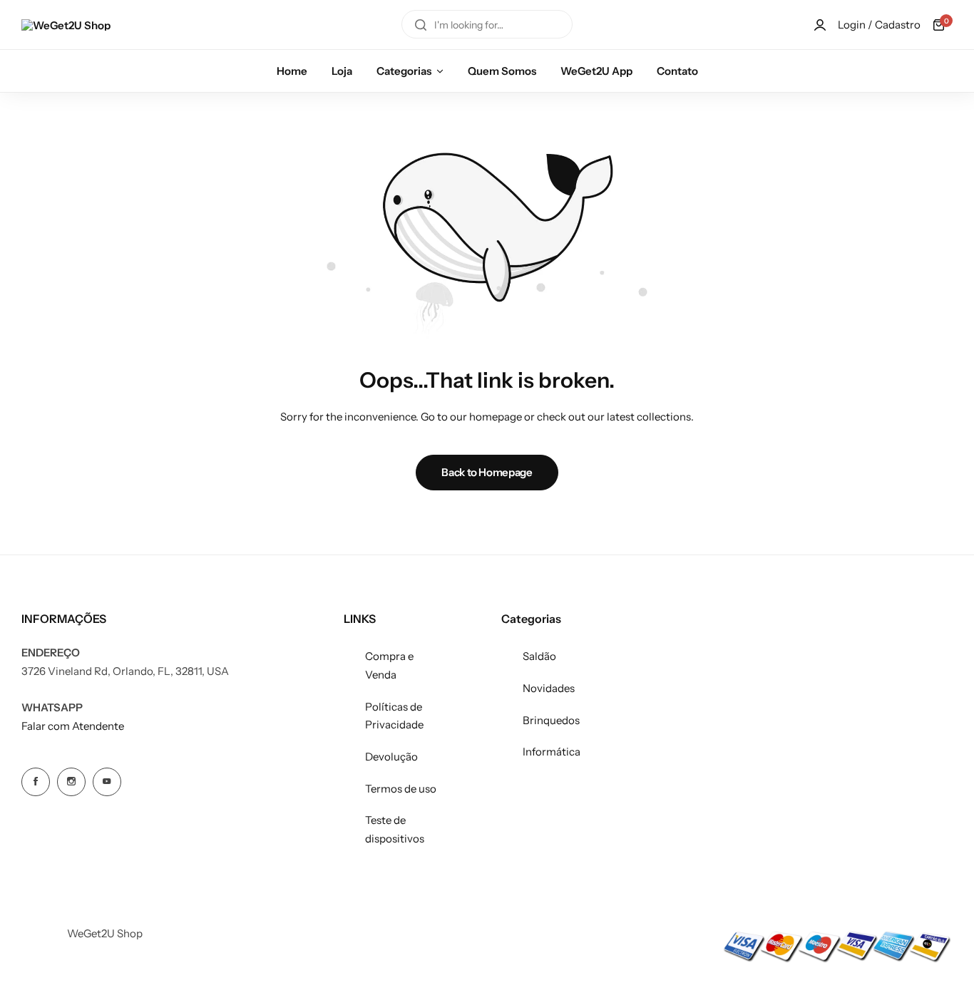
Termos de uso (400, 788)
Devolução (391, 756)
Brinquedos (551, 720)
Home (292, 71)
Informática (551, 751)
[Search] (420, 25)
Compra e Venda (389, 665)
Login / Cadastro (879, 24)
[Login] (820, 25)
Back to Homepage (486, 472)
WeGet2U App (596, 71)
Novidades (549, 688)
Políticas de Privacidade (394, 716)
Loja (342, 71)
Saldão (539, 656)
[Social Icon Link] (35, 782)
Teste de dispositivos (394, 829)
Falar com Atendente (72, 726)
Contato (677, 71)
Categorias (403, 71)
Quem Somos (502, 71)
